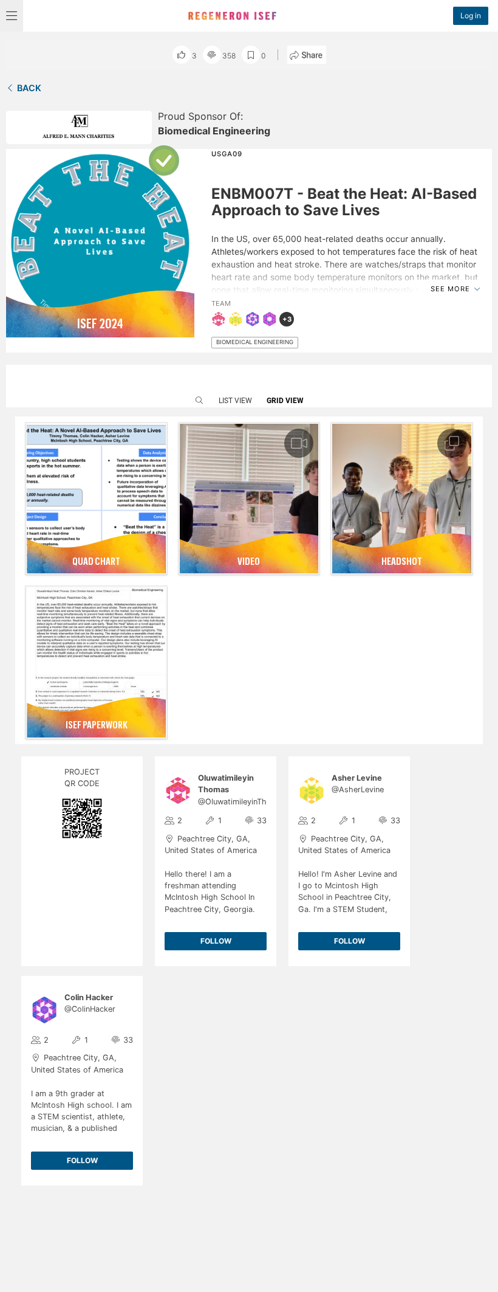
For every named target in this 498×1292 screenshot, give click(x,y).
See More (451, 289)
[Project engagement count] (212, 55)
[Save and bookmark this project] (251, 55)
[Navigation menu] (11, 16)
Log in (470, 15)
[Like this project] (181, 55)
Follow (215, 940)
